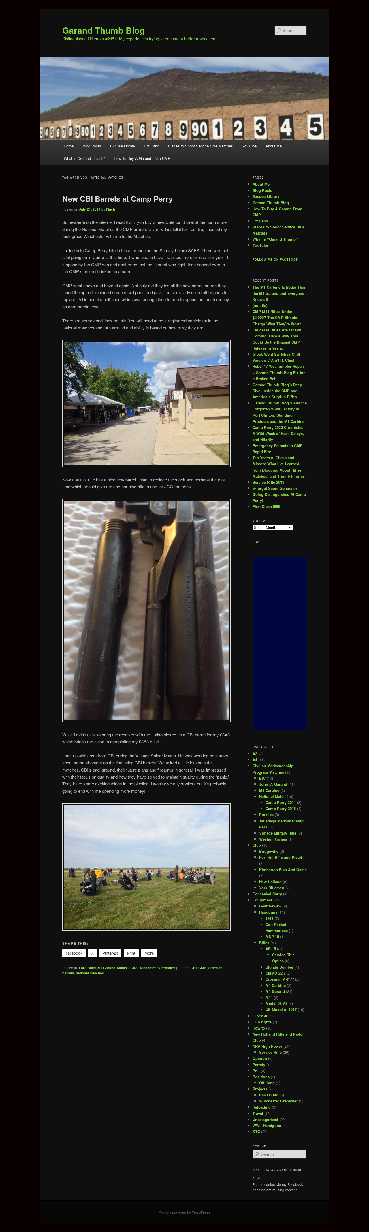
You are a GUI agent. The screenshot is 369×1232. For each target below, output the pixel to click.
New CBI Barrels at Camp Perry (117, 198)
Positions (261, 1076)
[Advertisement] (280, 643)
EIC (262, 778)
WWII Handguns (267, 1125)
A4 (255, 759)
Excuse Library (122, 146)
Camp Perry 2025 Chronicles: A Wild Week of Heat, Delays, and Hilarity (278, 433)
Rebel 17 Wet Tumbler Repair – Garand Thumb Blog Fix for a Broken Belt (279, 372)
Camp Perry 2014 (281, 802)
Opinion (260, 1058)
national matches (90, 973)
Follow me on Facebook (275, 260)
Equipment (262, 900)
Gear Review (270, 906)
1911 (270, 918)
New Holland (270, 881)
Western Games (273, 839)
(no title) (260, 305)
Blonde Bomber (279, 967)
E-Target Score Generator (275, 488)
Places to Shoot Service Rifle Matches (200, 146)
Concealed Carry (267, 894)
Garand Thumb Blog (103, 30)
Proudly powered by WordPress (184, 1212)
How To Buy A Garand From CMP (142, 158)
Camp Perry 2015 (281, 808)
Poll (256, 1070)
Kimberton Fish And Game (283, 869)
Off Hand (151, 146)
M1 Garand (106, 967)
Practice (266, 814)
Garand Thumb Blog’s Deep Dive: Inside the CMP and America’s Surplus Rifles (277, 391)
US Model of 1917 (281, 1009)
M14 (269, 997)
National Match (272, 796)
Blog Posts (92, 146)
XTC (256, 1131)
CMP (202, 967)
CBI (194, 967)
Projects (260, 1089)
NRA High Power (267, 1046)
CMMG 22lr (275, 973)
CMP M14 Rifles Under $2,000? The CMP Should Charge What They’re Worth (277, 317)
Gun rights (262, 1022)
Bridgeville (268, 851)
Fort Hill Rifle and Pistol (280, 857)
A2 (255, 753)
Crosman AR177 (280, 979)
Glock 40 (260, 1016)
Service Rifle (270, 1052)
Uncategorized (265, 1119)
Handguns (268, 912)
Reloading (262, 1107)
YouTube (249, 146)
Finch (110, 209)
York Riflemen (271, 887)
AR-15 (271, 948)
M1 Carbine (269, 790)
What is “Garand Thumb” (84, 158)
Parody (259, 1064)
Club (257, 845)
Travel (258, 1113)
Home (69, 146)
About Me (274, 146)
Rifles (264, 942)
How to (259, 1028)
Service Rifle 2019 (268, 482)
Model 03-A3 (127, 967)
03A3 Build (87, 967)
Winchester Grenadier (157, 967)
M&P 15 (272, 936)
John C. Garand (273, 784)
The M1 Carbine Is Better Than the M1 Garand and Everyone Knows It (279, 293)
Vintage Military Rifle (277, 833)
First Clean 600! (266, 506)
